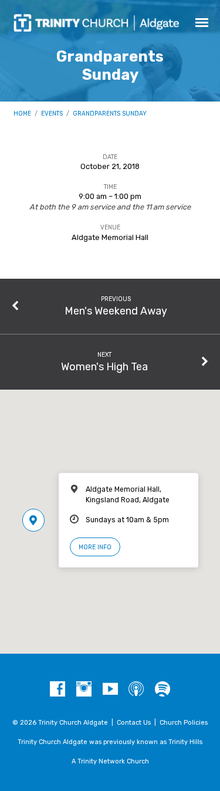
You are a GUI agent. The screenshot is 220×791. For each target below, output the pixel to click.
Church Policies (184, 722)
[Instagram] (84, 689)
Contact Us (134, 722)
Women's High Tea (104, 366)
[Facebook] (57, 689)
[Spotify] (162, 689)
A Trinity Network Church (110, 761)
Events (52, 113)
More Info (95, 547)
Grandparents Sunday (110, 113)
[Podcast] (136, 689)
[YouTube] (110, 689)
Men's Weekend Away (116, 311)
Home (22, 113)
